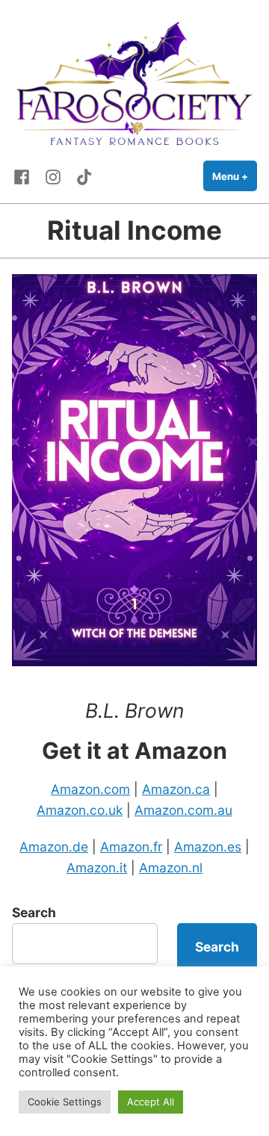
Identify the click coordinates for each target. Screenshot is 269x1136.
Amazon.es (207, 846)
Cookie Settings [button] (65, 1102)
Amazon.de (53, 846)
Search (34, 912)
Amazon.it (97, 867)
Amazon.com (90, 789)
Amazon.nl (170, 867)
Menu (234, 176)
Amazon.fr (131, 846)
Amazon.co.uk (80, 810)
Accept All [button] (150, 1102)
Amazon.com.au (183, 810)
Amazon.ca (176, 789)
